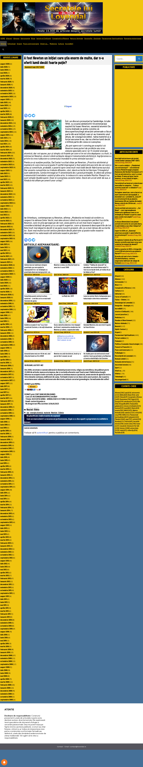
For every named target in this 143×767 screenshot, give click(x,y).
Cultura (61, 44)
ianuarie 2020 (5, 297)
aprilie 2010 (4, 643)
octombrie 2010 (6, 626)
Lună (127, 408)
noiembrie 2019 (5, 303)
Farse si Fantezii (121, 296)
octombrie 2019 (6, 306)
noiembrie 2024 (6, 126)
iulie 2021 (3, 244)
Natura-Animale (76, 38)
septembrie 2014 (6, 487)
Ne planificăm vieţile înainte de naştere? (43, 415)
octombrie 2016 (6, 413)
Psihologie (119, 353)
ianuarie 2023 (5, 191)
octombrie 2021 (6, 235)
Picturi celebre (120, 338)
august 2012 (4, 560)
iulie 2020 (3, 280)
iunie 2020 (4, 282)
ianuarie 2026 (5, 84)
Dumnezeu (125, 399)
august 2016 (4, 419)
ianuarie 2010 (5, 652)
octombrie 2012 (6, 555)
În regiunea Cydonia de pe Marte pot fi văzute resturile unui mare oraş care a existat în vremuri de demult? (128, 242)
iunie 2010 (3, 637)
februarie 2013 (5, 543)
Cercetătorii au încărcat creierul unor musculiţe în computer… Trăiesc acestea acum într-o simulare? (129, 185)
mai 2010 (3, 640)
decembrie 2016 (6, 407)
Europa (119, 401)
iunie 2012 (3, 566)
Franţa (134, 404)
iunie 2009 (4, 673)
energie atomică (36, 412)
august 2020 (4, 277)
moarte (119, 410)
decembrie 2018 (6, 336)
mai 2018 (3, 356)
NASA (128, 410)
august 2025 (4, 99)
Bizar (33, 38)
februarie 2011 (5, 614)
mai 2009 (3, 676)
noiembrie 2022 (6, 197)
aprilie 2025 (4, 111)
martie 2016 (4, 433)
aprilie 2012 (4, 572)
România (120, 421)
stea (123, 426)
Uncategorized (120, 379)
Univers (125, 428)
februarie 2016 (5, 436)
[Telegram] (33, 115)
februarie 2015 (5, 472)
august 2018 (4, 348)
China (123, 397)
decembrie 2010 (6, 620)
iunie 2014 (4, 495)
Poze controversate (31, 44)
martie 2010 (4, 646)
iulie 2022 (3, 209)
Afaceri (9, 38)
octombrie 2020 (6, 271)
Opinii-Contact (120, 329)
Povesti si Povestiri (122, 347)
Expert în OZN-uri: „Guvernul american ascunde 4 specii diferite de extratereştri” (128, 232)
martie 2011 (4, 611)
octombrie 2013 (6, 519)
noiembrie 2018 (5, 339)
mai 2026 (3, 73)
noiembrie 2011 (5, 587)
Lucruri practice (121, 314)
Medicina (53, 44)
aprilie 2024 (4, 146)
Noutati (30, 409)
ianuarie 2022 (5, 226)
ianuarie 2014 (5, 510)
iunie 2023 (4, 176)
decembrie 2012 (6, 549)
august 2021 (4, 241)
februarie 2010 (5, 649)
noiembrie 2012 (5, 552)
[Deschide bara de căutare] (3, 49)
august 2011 (4, 596)
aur (28, 412)
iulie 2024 (4, 138)
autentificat (42, 432)
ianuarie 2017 (5, 404)
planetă (134, 417)
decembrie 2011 (5, 584)
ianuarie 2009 (5, 688)
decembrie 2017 (6, 371)
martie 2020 (4, 291)
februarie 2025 (5, 117)
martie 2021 (4, 256)
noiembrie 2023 (6, 161)
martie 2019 (4, 327)
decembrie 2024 (6, 123)
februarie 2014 (5, 507)
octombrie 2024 (6, 129)
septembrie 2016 (6, 416)
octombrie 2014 (6, 484)
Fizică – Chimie (120, 299)
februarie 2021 (5, 259)
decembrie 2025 (6, 87)
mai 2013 (3, 534)
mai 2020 (3, 286)
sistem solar (130, 424)
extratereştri (130, 401)
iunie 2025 (4, 105)
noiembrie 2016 (5, 410)
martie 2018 (4, 362)
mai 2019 (3, 321)
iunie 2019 (3, 318)
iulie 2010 (3, 634)
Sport (117, 367)
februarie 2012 (5, 578)
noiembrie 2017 (5, 374)
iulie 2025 (3, 102)
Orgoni (19, 44)
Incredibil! (69, 44)
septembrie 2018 (6, 345)
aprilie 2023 (4, 182)
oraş (118, 415)
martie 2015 (4, 469)
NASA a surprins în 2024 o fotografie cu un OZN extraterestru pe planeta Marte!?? (128, 251)
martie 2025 (4, 114)
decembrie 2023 (6, 158)
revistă (137, 419)
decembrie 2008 (6, 691)
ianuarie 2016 (5, 439)
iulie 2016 (3, 422)
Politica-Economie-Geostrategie (127, 344)
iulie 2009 (3, 670)
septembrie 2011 (6, 593)
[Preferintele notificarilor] (4, 762)
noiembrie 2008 (6, 694)
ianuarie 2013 (5, 546)
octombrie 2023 (6, 164)
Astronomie (25, 38)
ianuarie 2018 (5, 368)
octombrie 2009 (6, 661)
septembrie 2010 (6, 628)
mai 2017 (3, 392)
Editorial (118, 294)
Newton (54, 412)
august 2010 (4, 631)
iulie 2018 (3, 350)
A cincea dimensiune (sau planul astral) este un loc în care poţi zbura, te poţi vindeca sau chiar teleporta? (128, 223)
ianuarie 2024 (5, 155)
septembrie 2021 (6, 238)
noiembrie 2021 (5, 232)
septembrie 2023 (6, 167)
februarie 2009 (5, 685)
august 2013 (4, 525)
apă (128, 393)
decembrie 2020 (6, 265)
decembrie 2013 (6, 513)
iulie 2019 (3, 315)
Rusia (129, 421)
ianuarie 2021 (5, 262)
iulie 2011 (3, 599)
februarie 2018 (5, 365)
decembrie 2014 (6, 478)
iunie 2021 (3, 247)
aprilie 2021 (4, 253)
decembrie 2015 (6, 442)
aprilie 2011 (4, 608)
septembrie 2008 (6, 699)
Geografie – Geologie (92, 38)
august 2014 (4, 490)
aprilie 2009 (4, 679)
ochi (138, 413)
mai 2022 (3, 214)
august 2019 (4, 312)
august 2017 (4, 383)
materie (47, 412)
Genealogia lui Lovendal (123, 302)
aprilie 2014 (4, 501)
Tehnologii (11, 44)
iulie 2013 (3, 528)
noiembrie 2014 (6, 481)
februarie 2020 (5, 294)
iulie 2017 (3, 386)
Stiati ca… (44, 44)
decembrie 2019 (6, 300)
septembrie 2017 (6, 380)
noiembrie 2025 (6, 90)
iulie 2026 (3, 67)
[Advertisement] (67, 87)
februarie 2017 (5, 401)
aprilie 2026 (4, 76)
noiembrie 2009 (6, 658)
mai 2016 (3, 427)
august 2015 (4, 454)
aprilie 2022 (4, 217)
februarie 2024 (5, 152)
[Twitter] (29, 115)
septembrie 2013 (6, 522)
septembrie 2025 (6, 96)
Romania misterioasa (132, 38)
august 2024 (5, 135)
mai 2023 (3, 179)
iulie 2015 (3, 457)
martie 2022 (4, 220)
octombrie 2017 (6, 377)
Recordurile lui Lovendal (124, 356)
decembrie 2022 (6, 194)
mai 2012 (3, 569)
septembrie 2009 (6, 664)
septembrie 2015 (6, 451)
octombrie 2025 (6, 93)
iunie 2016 (3, 424)
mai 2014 (3, 498)
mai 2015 (3, 463)
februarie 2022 (5, 223)
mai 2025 (3, 108)
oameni (130, 413)
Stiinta (3, 44)
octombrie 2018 (6, 342)
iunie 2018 (3, 354)
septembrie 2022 (6, 203)
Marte (135, 408)
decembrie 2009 (6, 655)
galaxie (119, 406)
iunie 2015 (3, 460)
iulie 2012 (3, 563)
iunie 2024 (4, 141)
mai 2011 (3, 605)
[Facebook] (26, 115)
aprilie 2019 (4, 324)
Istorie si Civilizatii (43, 38)
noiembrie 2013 (5, 516)
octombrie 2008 (6, 697)
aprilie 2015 (4, 466)
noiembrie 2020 (6, 268)
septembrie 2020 (6, 274)
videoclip (132, 430)
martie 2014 (4, 504)
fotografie (124, 404)
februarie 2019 (5, 330)
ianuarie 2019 (5, 333)
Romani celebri (120, 359)
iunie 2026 (4, 70)
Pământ (120, 419)
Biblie (124, 395)
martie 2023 (4, 185)
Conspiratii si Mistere (60, 38)
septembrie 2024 (6, 132)
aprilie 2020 (4, 288)
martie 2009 (4, 682)
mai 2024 (3, 144)
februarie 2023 (5, 188)
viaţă (123, 430)
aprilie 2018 (4, 359)
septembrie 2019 (6, 309)
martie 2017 (4, 398)
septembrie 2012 (6, 558)
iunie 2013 (3, 531)
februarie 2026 (5, 81)
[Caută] (139, 59)
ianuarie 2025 (5, 120)
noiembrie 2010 (5, 623)
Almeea (16, 38)
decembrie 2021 (6, 229)
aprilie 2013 (4, 537)
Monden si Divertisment (123, 320)
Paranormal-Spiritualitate (112, 38)
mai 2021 (3, 250)
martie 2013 (4, 540)
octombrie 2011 (5, 590)
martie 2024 (4, 149)
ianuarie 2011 (5, 617)
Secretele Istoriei (121, 364)
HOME (3, 38)
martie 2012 (4, 575)
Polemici (118, 341)
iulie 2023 (3, 173)
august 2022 (4, 206)
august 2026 (4, 64)
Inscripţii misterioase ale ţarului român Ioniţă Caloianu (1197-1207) (127, 159)
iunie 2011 (3, 602)
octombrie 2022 (6, 200)
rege (128, 419)
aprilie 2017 (4, 395)
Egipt (135, 399)
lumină (119, 408)
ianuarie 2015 (5, 475)
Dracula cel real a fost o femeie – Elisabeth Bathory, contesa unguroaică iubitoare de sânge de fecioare (127, 259)
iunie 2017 (3, 389)
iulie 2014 (3, 492)
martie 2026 (4, 78)
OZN (126, 415)
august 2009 (4, 667)
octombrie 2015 (6, 448)
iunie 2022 (4, 212)
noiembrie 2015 (5, 445)
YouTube (119, 433)
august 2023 (4, 170)
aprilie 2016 (4, 430)
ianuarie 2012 (5, 581)
